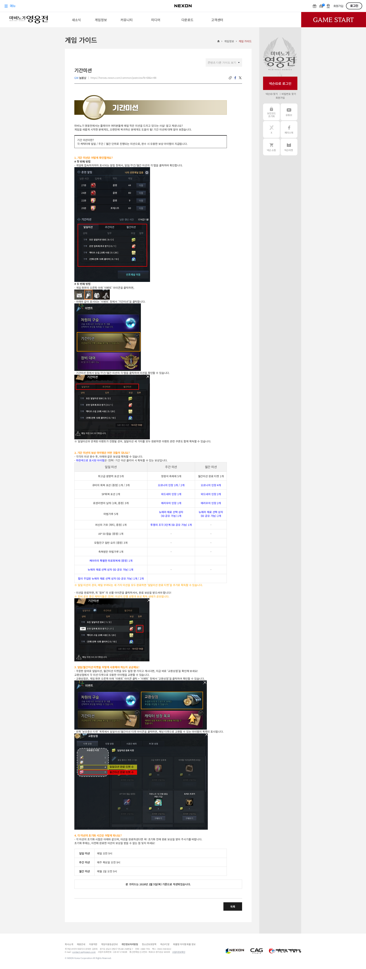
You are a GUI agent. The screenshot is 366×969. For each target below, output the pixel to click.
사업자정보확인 (178, 951)
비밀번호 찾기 (289, 94)
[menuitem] (76, 19)
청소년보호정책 (149, 944)
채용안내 (81, 944)
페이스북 (289, 129)
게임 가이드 (245, 41)
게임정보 (229, 41)
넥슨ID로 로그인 (280, 83)
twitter (240, 78)
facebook (235, 78)
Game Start (333, 19)
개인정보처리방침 (129, 944)
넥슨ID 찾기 (272, 94)
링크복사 (230, 78)
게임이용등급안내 (109, 944)
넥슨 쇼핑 (271, 147)
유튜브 (289, 111)
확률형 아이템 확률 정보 (184, 944)
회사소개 (69, 944)
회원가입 (280, 97)
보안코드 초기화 (271, 111)
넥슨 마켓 (289, 147)
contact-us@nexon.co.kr (84, 951)
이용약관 (93, 944)
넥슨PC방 (164, 944)
